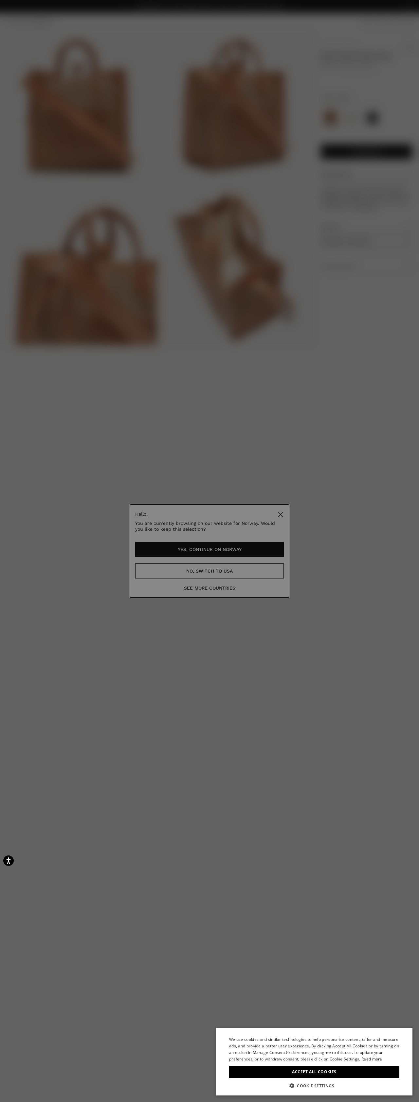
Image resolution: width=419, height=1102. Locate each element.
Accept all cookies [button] (314, 1072)
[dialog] (314, 1061)
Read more (371, 1059)
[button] (314, 1085)
